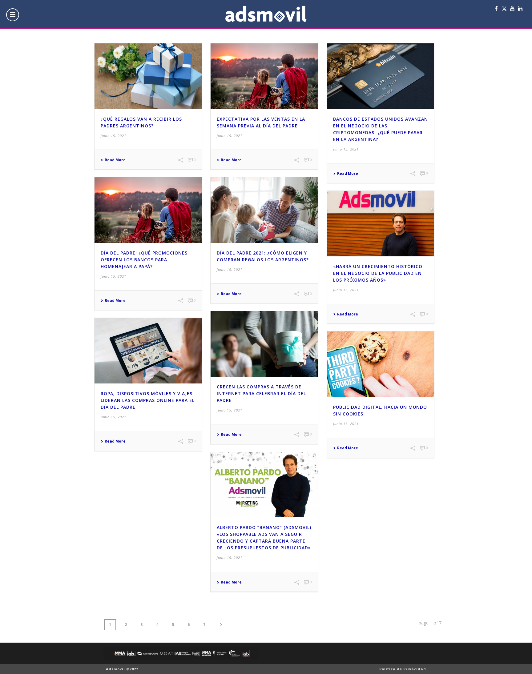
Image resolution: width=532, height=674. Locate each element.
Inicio (423, 37)
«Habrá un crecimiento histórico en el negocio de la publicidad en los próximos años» (377, 273)
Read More (115, 160)
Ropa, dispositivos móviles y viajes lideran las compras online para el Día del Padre (148, 400)
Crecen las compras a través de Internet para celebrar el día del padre (261, 393)
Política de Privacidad (402, 669)
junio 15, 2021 (113, 135)
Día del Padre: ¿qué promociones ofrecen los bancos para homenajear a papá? (144, 259)
